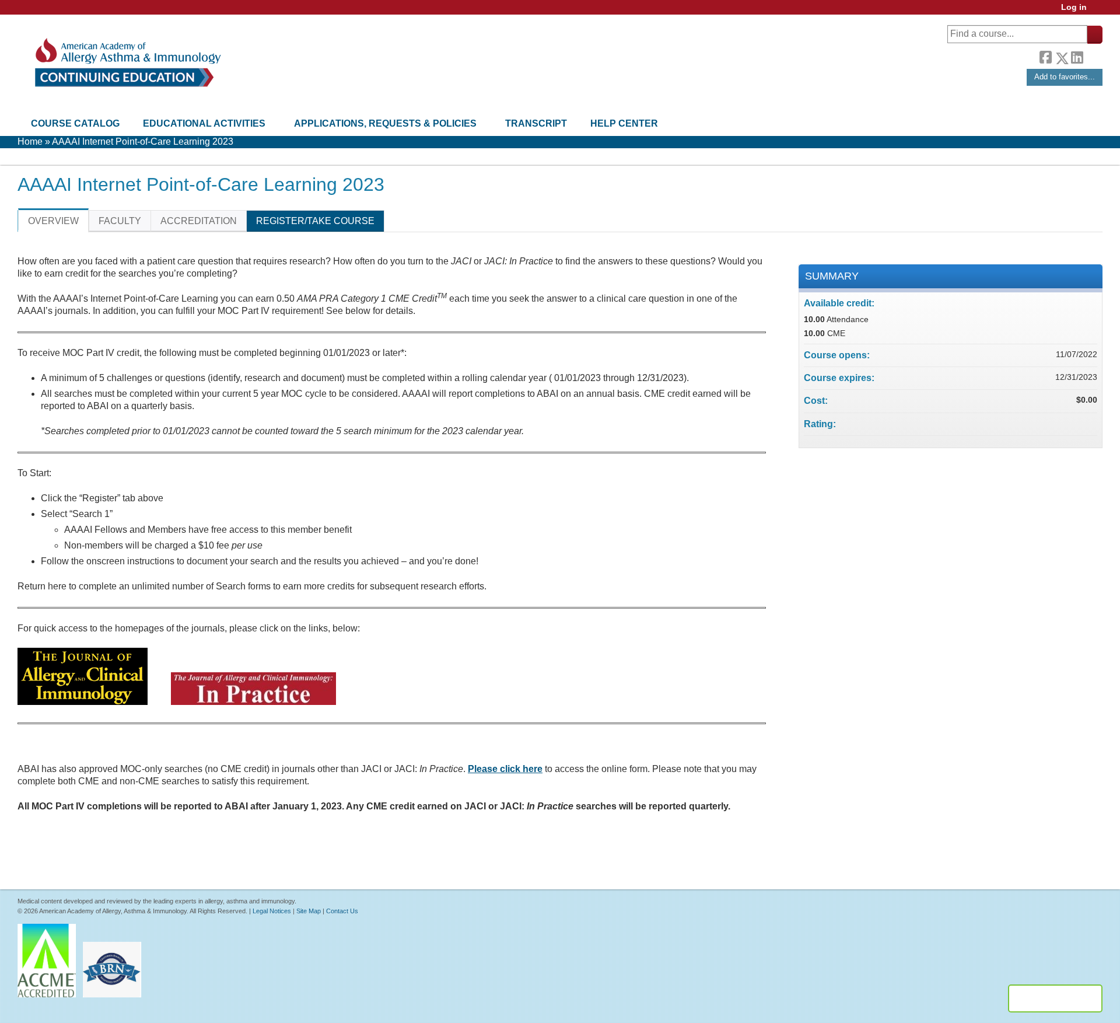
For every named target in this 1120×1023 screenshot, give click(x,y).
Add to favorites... (1064, 76)
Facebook (1045, 56)
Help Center (624, 123)
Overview (53, 221)
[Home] (127, 63)
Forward (1092, 55)
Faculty (120, 221)
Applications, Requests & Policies (385, 123)
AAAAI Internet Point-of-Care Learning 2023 (142, 141)
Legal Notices (272, 910)
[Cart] (1099, 11)
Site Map (308, 910)
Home (30, 141)
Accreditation (198, 221)
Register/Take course (315, 221)
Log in (1074, 7)
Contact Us (342, 910)
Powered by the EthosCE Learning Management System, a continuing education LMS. (1055, 998)
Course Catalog (75, 123)
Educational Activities (204, 123)
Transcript (536, 123)
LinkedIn (1077, 56)
